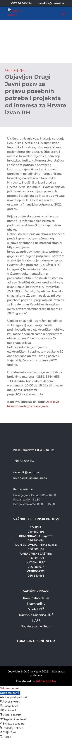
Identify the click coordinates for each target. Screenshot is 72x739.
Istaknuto (10, 70)
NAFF (36, 621)
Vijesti (22, 70)
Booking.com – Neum (36, 626)
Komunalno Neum (36, 598)
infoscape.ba (46, 681)
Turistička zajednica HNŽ (36, 615)
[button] (10, 693)
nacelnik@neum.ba (26, 472)
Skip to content (9, 688)
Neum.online (36, 604)
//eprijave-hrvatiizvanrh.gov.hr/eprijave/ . (33, 404)
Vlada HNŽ (36, 609)
